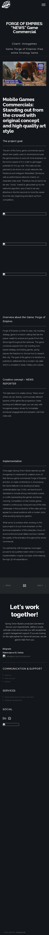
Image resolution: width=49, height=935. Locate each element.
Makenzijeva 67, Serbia (13, 651)
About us (8, 675)
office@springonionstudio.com (18, 656)
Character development (13, 700)
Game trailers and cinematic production (19, 697)
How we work (10, 678)
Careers (7, 682)
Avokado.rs (20, 932)
